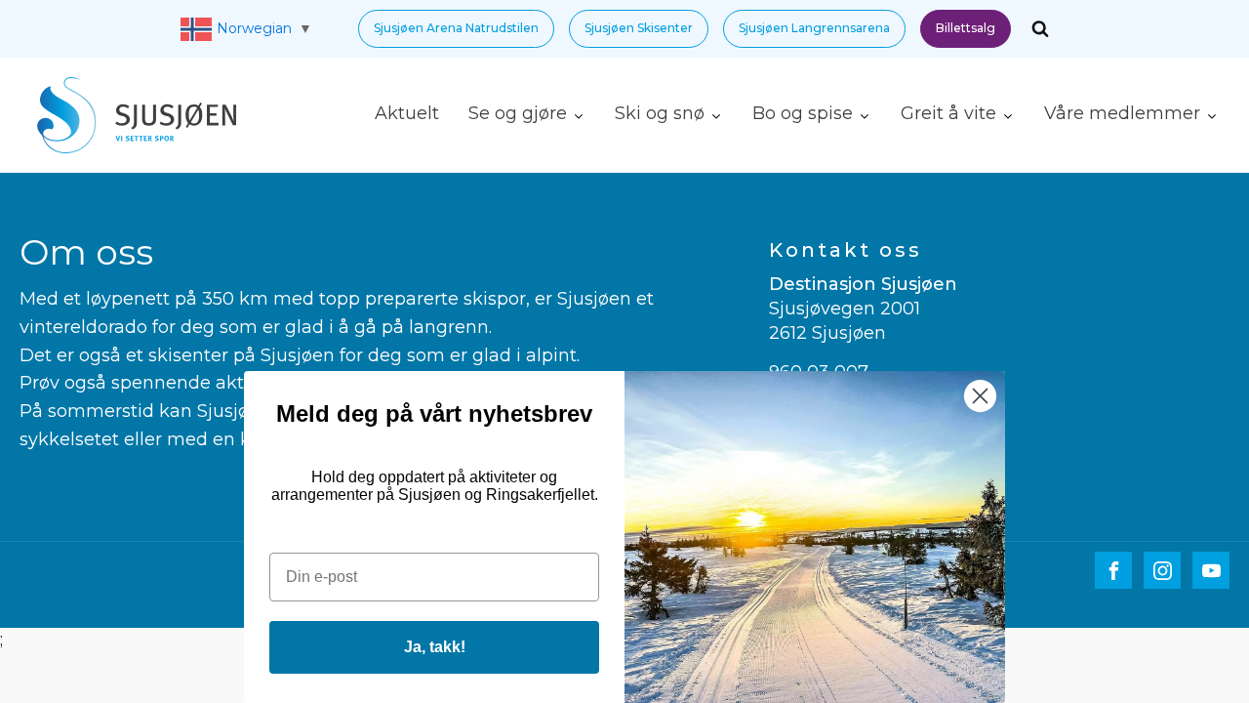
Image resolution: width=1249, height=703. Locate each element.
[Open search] (1040, 28)
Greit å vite (948, 113)
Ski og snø (660, 113)
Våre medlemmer (1122, 113)
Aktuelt (407, 113)
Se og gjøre (517, 113)
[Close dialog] (980, 396)
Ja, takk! (434, 647)
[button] (456, 29)
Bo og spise (802, 113)
